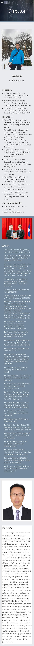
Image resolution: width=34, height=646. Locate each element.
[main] (17, 11)
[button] (2, 2)
